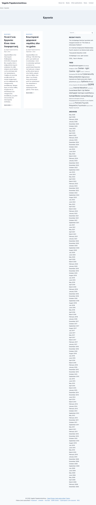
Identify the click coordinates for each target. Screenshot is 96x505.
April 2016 (72, 360)
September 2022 (74, 195)
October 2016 (73, 351)
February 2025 (73, 137)
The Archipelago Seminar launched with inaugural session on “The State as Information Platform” (81, 43)
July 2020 (72, 252)
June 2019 (72, 280)
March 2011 (72, 429)
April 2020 (72, 259)
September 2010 (74, 441)
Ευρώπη (91, 100)
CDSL (76, 68)
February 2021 (73, 236)
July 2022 (72, 199)
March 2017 (72, 340)
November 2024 (74, 144)
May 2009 (72, 473)
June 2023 (72, 174)
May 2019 (72, 282)
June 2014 (72, 397)
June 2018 (72, 307)
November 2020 (74, 243)
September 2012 (74, 413)
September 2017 (74, 326)
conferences (87, 71)
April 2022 (72, 206)
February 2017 (73, 342)
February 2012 (73, 418)
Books (68, 3)
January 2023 (73, 186)
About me (61, 3)
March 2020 (72, 261)
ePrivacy (90, 81)
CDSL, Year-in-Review (75, 58)
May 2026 (72, 114)
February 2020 (73, 264)
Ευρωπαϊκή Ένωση (84, 100)
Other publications (76, 3)
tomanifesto (74, 96)
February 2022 (73, 211)
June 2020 (72, 255)
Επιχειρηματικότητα (74, 100)
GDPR (91, 84)
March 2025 (72, 135)
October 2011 (73, 422)
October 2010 (73, 438)
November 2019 (74, 271)
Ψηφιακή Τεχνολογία (74, 107)
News (85, 3)
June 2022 (72, 202)
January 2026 (73, 121)
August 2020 (73, 250)
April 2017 (72, 337)
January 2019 (73, 291)
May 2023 (72, 177)
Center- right (83, 68)
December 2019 (74, 268)
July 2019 (72, 278)
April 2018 (72, 312)
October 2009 (73, 463)
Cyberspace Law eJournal (68, 500)
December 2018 (74, 294)
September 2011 (74, 424)
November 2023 (74, 165)
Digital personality (82, 79)
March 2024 (72, 156)
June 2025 (72, 128)
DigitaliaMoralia (73, 79)
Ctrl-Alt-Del (78, 74)
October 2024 (73, 147)
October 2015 (73, 374)
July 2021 (72, 225)
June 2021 (72, 227)
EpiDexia (84, 81)
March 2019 (72, 287)
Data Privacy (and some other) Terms (58, 498)
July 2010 (72, 445)
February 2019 (73, 289)
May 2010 (72, 450)
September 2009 (74, 466)
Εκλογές (82, 98)
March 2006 (72, 482)
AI (84, 65)
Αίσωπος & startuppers (74, 98)
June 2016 (72, 358)
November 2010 (74, 436)
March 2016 (72, 362)
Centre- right (74, 71)
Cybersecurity (88, 74)
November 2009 (74, 461)
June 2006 (72, 475)
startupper (73, 93)
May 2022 (72, 204)
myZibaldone (90, 88)
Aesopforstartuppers (76, 65)
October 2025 (73, 126)
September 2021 (74, 222)
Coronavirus (72, 74)
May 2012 (72, 415)
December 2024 (74, 142)
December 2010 (74, 434)
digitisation (78, 81)
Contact (91, 3)
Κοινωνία (71, 103)
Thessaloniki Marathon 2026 (77, 53)
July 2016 (72, 356)
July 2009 (72, 468)
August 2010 (73, 443)
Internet (76, 88)
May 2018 (72, 310)
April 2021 (72, 232)
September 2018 (74, 300)
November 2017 (74, 321)
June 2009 (72, 470)
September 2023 (74, 170)
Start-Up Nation (84, 90)
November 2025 (74, 124)
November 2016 (74, 349)
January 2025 (73, 140)
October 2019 (73, 273)
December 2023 (74, 163)
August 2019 (73, 275)
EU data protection (82, 85)
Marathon (83, 88)
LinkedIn (40, 500)
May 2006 (72, 477)
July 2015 (72, 379)
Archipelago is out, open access (78, 55)
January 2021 (73, 239)
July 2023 (72, 172)
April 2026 (72, 117)
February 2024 (73, 158)
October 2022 (73, 193)
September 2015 (74, 376)
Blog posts (7, 34)
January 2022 (73, 213)
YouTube (47, 500)
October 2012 (73, 411)
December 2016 (74, 346)
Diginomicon (86, 77)
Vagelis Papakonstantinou (12, 49)
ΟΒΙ (73, 103)
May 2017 (72, 335)
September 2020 (74, 248)
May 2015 (72, 383)
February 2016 (73, 365)
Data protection (75, 77)
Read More (8, 105)
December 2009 (74, 459)
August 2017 (73, 328)
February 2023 (73, 183)
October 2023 (73, 167)
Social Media (73, 90)
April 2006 (72, 480)
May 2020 (72, 257)
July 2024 (72, 149)
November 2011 (74, 420)
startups (81, 93)
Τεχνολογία (82, 105)
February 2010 (73, 454)
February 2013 (73, 408)
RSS (78, 500)
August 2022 (73, 197)
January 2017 (73, 344)
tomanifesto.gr (87, 96)
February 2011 (73, 431)
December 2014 (74, 392)
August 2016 (73, 353)
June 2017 (72, 333)
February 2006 (73, 484)
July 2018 (72, 305)
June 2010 (72, 447)
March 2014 (72, 401)
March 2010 (72, 452)
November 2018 (74, 296)
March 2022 (72, 209)
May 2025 (72, 131)
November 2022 (74, 190)
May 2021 (72, 229)
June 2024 (72, 151)
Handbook (71, 88)
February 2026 (73, 119)
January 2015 (73, 390)
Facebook (34, 500)
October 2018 (73, 298)
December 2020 (74, 241)
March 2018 (72, 314)
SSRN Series (55, 500)
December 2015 (74, 369)
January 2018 (73, 319)
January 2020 (73, 266)
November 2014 (74, 395)
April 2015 (72, 385)
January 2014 (73, 406)
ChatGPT (82, 71)
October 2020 (73, 245)
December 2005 (74, 486)
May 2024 (72, 154)
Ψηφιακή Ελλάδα (89, 105)
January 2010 (73, 457)
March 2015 (72, 388)
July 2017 (72, 330)
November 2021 (74, 218)
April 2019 (72, 284)
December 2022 (74, 188)
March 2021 (72, 234)
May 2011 (72, 427)
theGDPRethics (89, 93)
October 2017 (73, 323)
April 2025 (72, 133)
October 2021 (73, 220)
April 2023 (72, 179)
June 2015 (72, 381)
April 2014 (72, 399)
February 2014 (73, 404)
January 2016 (73, 367)
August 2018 (73, 303)
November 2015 (74, 372)
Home (1, 8)
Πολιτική (78, 103)
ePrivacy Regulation (73, 85)
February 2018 (73, 317)
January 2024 (73, 160)
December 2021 (74, 216)
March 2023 (72, 181)
